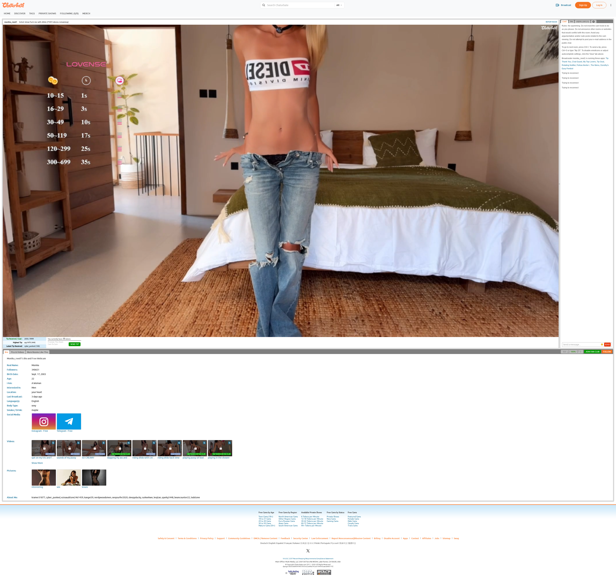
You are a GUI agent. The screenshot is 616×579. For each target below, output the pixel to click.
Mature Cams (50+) (267, 526)
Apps (405, 538)
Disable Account (392, 538)
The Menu (595, 65)
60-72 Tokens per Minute (312, 523)
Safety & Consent (166, 538)
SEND (607, 344)
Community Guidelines (239, 538)
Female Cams (353, 519)
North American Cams (288, 517)
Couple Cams (353, 523)
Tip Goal (600, 62)
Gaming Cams (332, 521)
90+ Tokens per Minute (311, 526)
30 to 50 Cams (265, 523)
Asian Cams (283, 523)
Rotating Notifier (569, 65)
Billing (377, 538)
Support (221, 538)
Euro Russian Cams (287, 521)
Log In (599, 5)
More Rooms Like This (37, 352)
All (337, 5)
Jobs (437, 538)
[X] (308, 551)
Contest (415, 538)
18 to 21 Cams (265, 519)
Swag (456, 538)
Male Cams (352, 521)
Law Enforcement (319, 538)
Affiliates (426, 538)
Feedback (285, 538)
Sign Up (583, 5)
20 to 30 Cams (265, 521)
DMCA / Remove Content (265, 538)
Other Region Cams (287, 519)
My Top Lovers (589, 62)
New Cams (331, 519)
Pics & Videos (17, 352)
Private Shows (333, 517)
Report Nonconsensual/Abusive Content (351, 538)
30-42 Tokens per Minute (312, 521)
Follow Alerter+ (583, 65)
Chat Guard (577, 62)
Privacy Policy (207, 538)
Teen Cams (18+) (266, 517)
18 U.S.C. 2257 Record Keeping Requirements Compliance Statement (308, 558)
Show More (37, 463)
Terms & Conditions (187, 538)
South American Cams (288, 526)
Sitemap (446, 538)
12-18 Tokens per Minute (312, 519)
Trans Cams (353, 526)
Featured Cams (354, 517)
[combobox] (297, 5)
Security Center (300, 538)
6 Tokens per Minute (310, 517)
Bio (6, 352)
